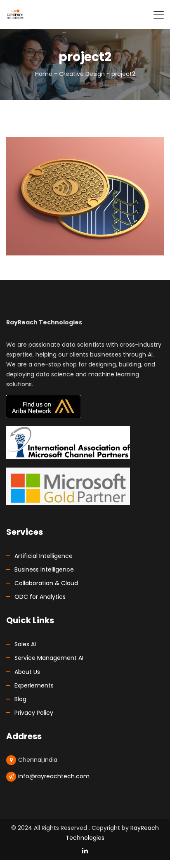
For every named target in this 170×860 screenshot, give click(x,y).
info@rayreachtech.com (54, 776)
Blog (20, 699)
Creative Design (82, 74)
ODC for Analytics (40, 597)
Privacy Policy (33, 713)
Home (43, 74)
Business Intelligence (44, 569)
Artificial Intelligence (43, 556)
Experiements (34, 685)
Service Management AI (48, 658)
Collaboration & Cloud (46, 583)
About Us (27, 672)
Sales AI (25, 644)
